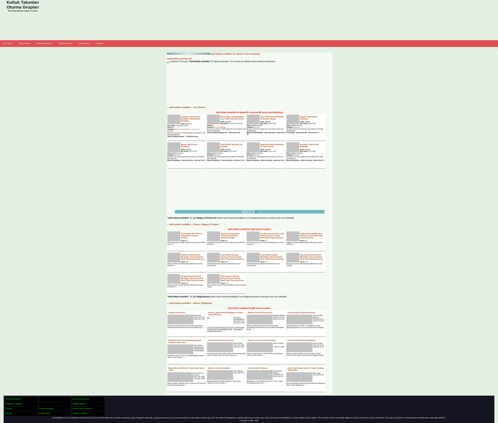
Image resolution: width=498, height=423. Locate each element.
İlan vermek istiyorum (81, 399)
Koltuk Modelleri (220, 127)
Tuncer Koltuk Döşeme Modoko (301, 312)
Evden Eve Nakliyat (80, 413)
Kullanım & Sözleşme (14, 404)
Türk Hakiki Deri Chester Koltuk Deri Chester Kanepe (191, 236)
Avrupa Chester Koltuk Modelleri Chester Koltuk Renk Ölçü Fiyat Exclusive (192, 278)
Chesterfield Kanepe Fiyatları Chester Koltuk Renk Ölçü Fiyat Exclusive (232, 257)
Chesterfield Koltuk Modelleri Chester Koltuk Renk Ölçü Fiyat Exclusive (272, 257)
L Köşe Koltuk (44, 413)
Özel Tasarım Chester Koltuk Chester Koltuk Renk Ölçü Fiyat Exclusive (232, 278)
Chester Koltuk (65, 43)
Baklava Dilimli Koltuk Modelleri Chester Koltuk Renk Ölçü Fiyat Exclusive (192, 257)
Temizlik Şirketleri (80, 404)
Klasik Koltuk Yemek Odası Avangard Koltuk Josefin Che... (184, 341)
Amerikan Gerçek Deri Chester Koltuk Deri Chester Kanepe (230, 236)
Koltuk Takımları (44, 43)
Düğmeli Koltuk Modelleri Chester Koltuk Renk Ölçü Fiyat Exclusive (311, 236)
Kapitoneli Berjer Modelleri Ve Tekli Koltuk (272, 145)
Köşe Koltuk (24, 43)
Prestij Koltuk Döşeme (257, 368)
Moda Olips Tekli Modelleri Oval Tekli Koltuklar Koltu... (233, 118)
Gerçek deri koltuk (46, 408)
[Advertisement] (103, 20)
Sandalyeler (84, 43)
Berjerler (257, 127)
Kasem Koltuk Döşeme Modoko (301, 340)
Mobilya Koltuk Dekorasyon (260, 312)
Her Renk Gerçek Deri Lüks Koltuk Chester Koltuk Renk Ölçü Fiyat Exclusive (272, 236)
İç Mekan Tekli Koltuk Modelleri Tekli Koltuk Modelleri (190, 119)
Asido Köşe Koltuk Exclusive (221, 340)
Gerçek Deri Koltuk (176, 312)
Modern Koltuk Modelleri (219, 368)
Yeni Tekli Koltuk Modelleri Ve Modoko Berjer (272, 118)
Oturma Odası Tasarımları (82, 408)
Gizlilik (9, 408)
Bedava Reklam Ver (13, 399)
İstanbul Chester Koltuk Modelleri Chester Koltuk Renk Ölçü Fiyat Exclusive (311, 257)
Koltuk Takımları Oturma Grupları (23, 4)
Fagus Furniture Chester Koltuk (262, 340)
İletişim (99, 43)
